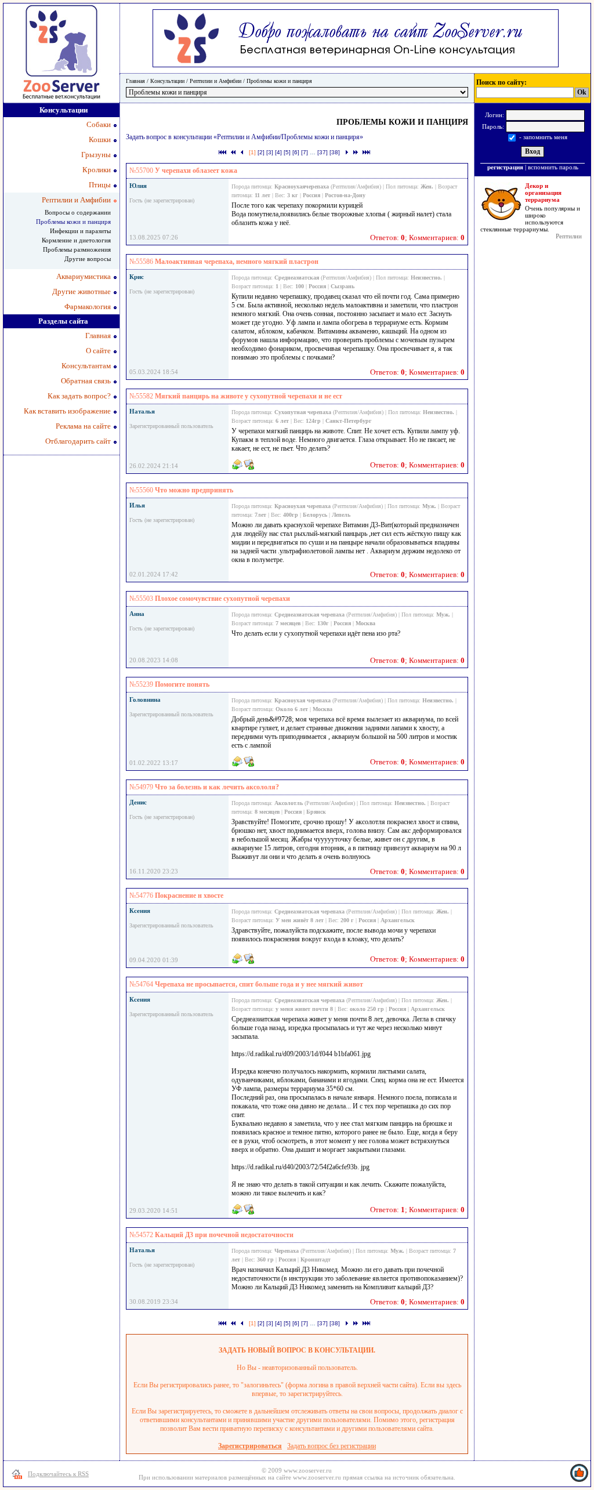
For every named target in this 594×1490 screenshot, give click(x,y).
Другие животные (81, 291)
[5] (287, 152)
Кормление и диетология (76, 240)
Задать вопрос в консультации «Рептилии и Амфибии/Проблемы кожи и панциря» (244, 137)
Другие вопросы (87, 258)
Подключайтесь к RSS (58, 1473)
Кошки (100, 139)
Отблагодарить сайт (78, 441)
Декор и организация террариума (543, 192)
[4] (278, 152)
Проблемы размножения (77, 249)
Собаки (98, 124)
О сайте (98, 350)
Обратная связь (86, 380)
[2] (261, 152)
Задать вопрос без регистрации (331, 1446)
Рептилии (569, 236)
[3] (269, 152)
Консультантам (86, 365)
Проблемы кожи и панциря (279, 81)
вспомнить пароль (553, 167)
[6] (295, 152)
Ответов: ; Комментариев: (417, 237)
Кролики (96, 169)
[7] (304, 152)
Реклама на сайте (83, 426)
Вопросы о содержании (78, 212)
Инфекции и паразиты (80, 230)
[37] (322, 152)
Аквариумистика (83, 276)
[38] (334, 152)
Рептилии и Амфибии (215, 81)
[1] (252, 152)
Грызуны (96, 154)
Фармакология (87, 306)
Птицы (100, 184)
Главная (135, 81)
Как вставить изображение (67, 411)
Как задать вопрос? (79, 395)
